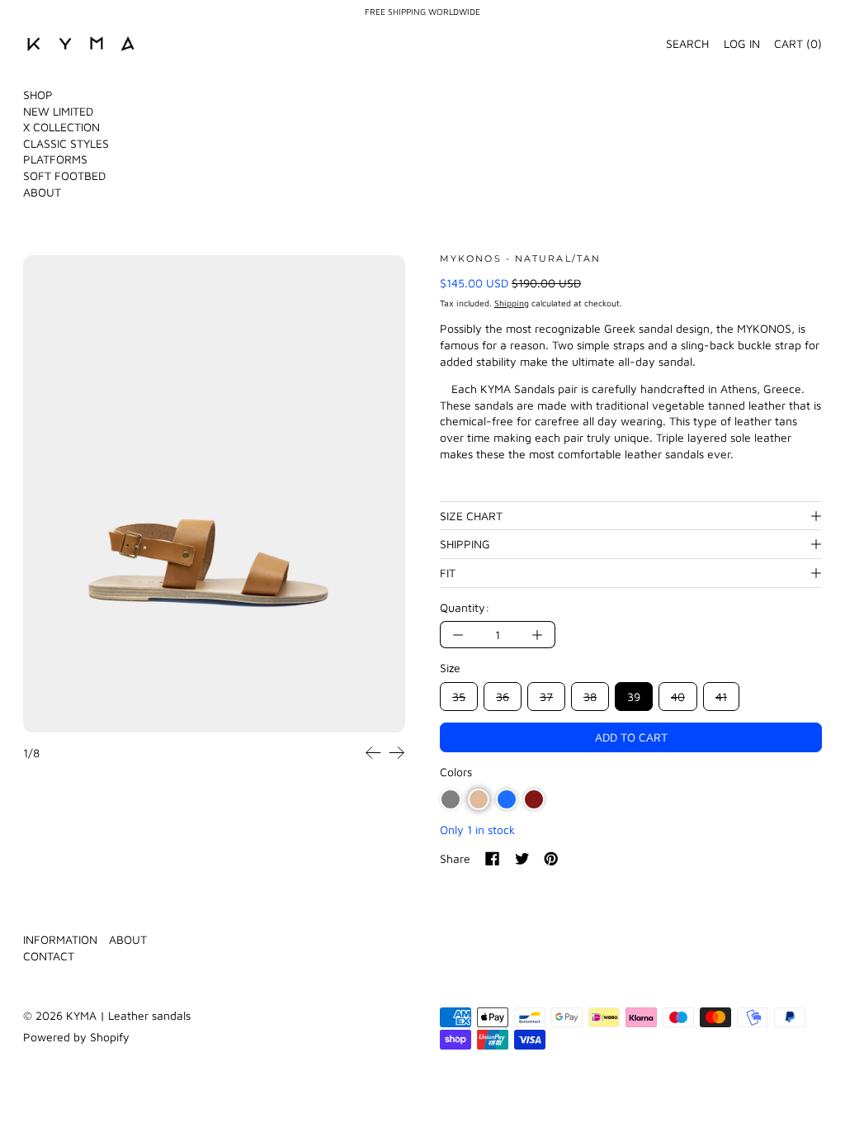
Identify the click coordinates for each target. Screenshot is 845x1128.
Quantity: (464, 607)
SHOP (38, 95)
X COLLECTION (61, 127)
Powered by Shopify (76, 1037)
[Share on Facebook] (492, 858)
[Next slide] (396, 752)
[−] (457, 634)
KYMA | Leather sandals (128, 1015)
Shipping (511, 303)
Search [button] (687, 43)
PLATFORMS (55, 159)
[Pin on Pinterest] (551, 858)
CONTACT (48, 956)
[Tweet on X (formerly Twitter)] (522, 858)
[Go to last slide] (373, 752)
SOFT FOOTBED (64, 175)
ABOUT (42, 192)
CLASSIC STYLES (66, 143)
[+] (537, 634)
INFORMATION (60, 939)
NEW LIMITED (58, 111)
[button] (214, 494)
